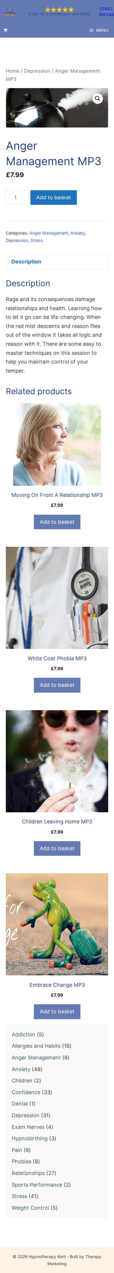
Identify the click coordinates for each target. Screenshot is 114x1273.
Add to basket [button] (57, 522)
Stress (36, 240)
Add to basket (53, 197)
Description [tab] (26, 262)
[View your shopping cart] (5, 30)
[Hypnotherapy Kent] (9, 11)
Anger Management (49, 232)
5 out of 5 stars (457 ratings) (59, 14)
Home (12, 71)
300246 (106, 14)
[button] (97, 98)
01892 (106, 8)
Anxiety (77, 232)
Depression (37, 71)
